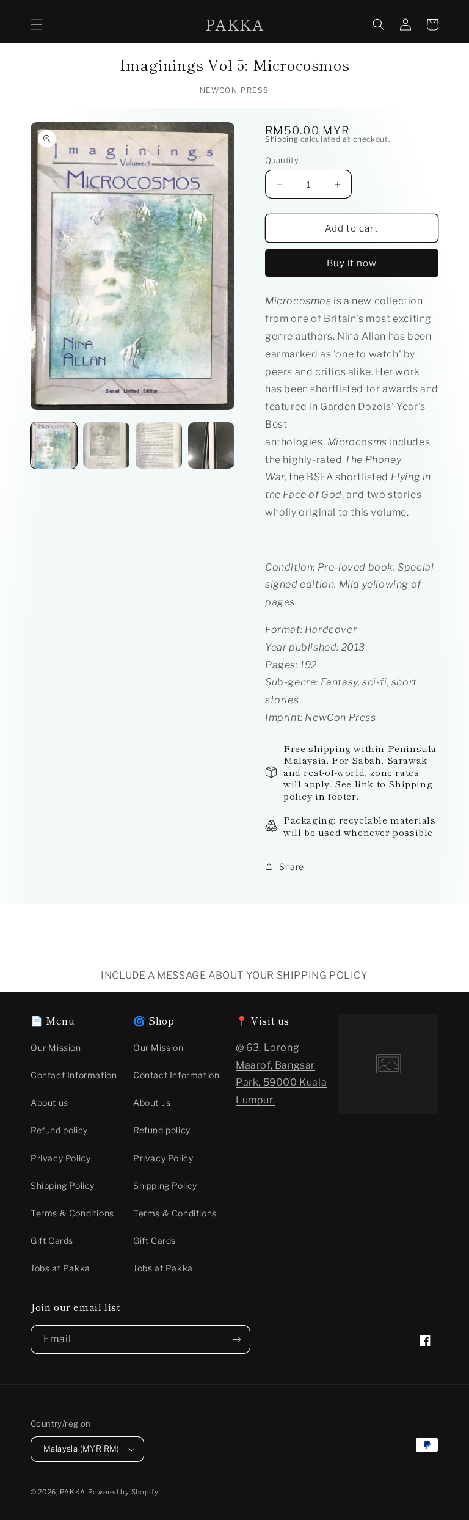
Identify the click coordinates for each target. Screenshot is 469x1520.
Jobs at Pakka (60, 1268)
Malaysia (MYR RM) (81, 1448)
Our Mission (56, 1047)
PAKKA (73, 1492)
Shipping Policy (63, 1185)
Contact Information (74, 1075)
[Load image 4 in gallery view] (211, 445)
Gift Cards (52, 1240)
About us (49, 1102)
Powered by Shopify (123, 1492)
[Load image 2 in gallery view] (106, 445)
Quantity (282, 160)
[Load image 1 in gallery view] (54, 445)
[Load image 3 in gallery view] (159, 445)
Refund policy (59, 1130)
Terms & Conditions (72, 1213)
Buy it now (352, 263)
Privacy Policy (60, 1158)
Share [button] (291, 866)
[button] (36, 24)
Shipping (282, 139)
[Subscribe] (236, 1339)
